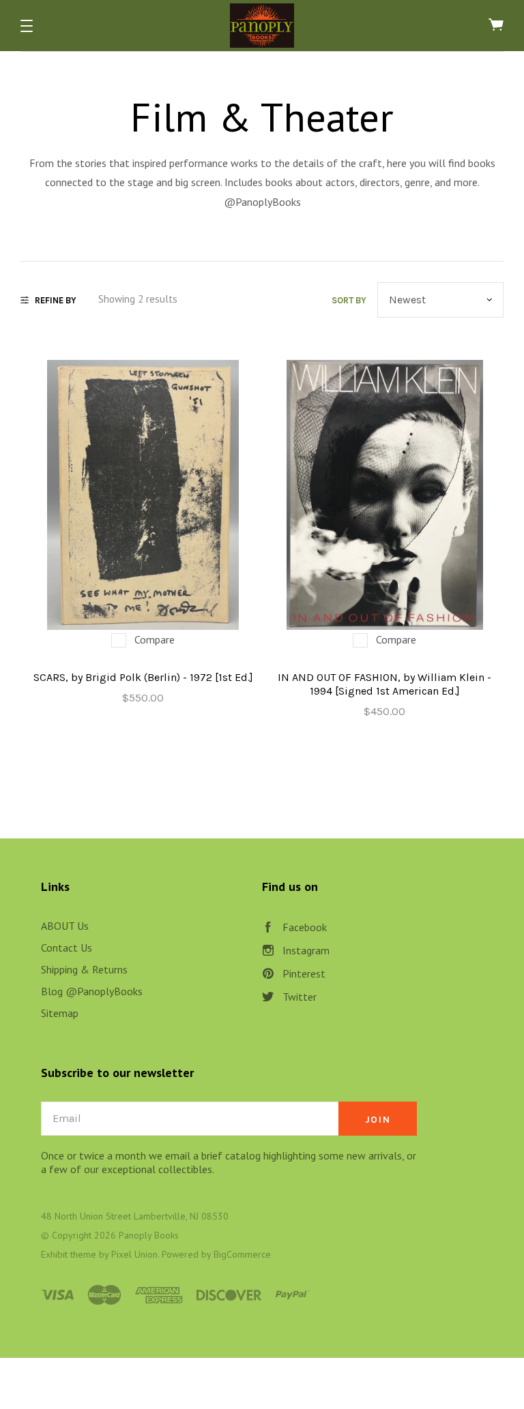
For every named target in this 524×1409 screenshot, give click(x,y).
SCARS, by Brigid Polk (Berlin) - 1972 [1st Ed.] (143, 677)
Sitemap (59, 1013)
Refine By (55, 300)
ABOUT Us (65, 926)
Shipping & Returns (84, 969)
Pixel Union (134, 1254)
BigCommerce (242, 1254)
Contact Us (66, 947)
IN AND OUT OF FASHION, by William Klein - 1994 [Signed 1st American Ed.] (384, 684)
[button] (26, 26)
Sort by (349, 300)
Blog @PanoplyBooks (92, 991)
